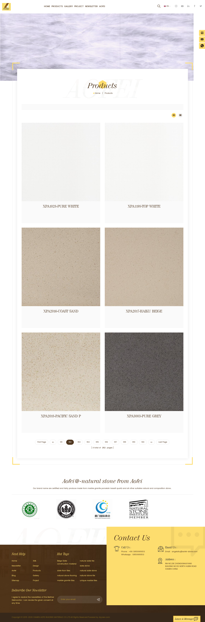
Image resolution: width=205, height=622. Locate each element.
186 (106, 442)
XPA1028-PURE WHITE (61, 206)
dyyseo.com (104, 617)
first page (41, 442)
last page (162, 442)
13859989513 (138, 554)
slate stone (85, 565)
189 (133, 442)
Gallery (68, 6)
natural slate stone (88, 570)
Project (79, 6)
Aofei (102, 6)
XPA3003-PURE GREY (144, 416)
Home (47, 6)
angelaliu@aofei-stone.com (184, 551)
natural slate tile (87, 561)
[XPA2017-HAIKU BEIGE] (144, 267)
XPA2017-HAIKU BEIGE (144, 311)
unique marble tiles (88, 580)
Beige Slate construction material (66, 562)
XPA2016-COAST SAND (61, 311)
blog (14, 575)
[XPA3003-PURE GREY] (144, 372)
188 (124, 442)
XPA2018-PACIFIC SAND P (61, 416)
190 (142, 442)
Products (57, 6)
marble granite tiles (65, 580)
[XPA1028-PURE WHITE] (61, 162)
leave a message (184, 619)
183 (79, 442)
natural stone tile (87, 575)
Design (36, 565)
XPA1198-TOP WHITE (144, 206)
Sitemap (15, 580)
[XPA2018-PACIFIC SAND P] (61, 372)
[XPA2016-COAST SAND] (61, 267)
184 (88, 442)
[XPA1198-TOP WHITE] (144, 162)
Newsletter (91, 6)
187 (115, 442)
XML (34, 561)
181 (61, 442)
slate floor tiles (63, 570)
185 (97, 442)
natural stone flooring (67, 575)
